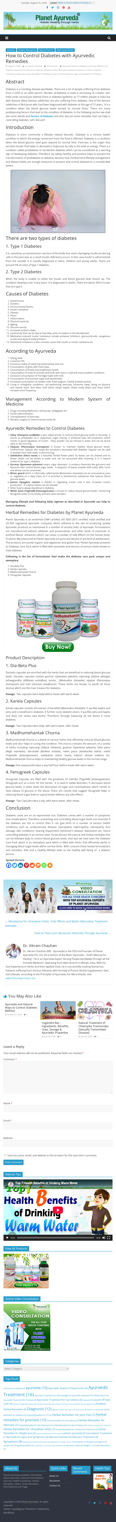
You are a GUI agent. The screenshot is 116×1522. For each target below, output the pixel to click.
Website (8, 1138)
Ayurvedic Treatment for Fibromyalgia (52, 1395)
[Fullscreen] (108, 1237)
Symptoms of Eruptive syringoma (90, 1441)
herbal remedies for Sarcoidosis (62, 1420)
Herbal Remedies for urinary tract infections (77, 1429)
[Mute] (103, 1237)
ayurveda (37, 1387)
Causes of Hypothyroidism (24, 1404)
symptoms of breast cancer (62, 1442)
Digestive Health (59, 1410)
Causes (87, 1400)
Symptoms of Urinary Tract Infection (49, 1446)
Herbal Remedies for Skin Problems (70, 1425)
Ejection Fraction (46, 50)
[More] (50, 865)
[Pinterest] (26, 865)
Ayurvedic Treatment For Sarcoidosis (59, 1399)
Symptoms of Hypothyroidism (18, 1445)
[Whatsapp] (44, 865)
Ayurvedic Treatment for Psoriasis (19, 1400)
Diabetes (11, 50)
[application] (58, 1210)
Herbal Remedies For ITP (39, 1415)
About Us (54, 1475)
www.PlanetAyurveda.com (20, 978)
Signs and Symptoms (34, 1437)
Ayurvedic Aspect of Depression (68, 1388)
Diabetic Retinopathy (27, 50)
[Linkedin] (20, 865)
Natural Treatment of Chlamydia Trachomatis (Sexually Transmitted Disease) (94, 1027)
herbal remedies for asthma (91, 1410)
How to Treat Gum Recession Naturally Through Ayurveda (72, 933)
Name (7, 1103)
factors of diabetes (42, 116)
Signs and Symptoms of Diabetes (88, 74)
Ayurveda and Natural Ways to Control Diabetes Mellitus (21, 1007)
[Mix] (38, 865)
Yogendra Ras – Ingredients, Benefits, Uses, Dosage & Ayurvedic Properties (55, 1027)
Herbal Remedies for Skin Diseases (35, 1425)
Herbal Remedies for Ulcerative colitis (29, 1429)
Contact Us (54, 1485)
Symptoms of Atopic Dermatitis (36, 1442)
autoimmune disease (14, 1388)
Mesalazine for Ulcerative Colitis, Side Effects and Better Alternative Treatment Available (56, 923)
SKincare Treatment (85, 1437)
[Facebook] (8, 865)
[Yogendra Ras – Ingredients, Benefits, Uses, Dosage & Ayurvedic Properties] (58, 1003)
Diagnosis (39, 1408)
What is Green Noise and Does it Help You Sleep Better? (74, 4)
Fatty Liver (73, 1410)
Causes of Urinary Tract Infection (69, 1404)
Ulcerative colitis (74, 1445)
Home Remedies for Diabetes (38, 74)
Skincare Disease (60, 1437)
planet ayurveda (74, 1433)
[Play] (7, 1237)
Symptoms (12, 1441)
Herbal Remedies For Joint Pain (73, 1415)
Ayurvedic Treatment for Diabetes (28, 70)
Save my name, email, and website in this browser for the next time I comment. (52, 1155)
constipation (89, 1404)
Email (7, 1120)
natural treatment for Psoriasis (49, 1433)
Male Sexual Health (65, 50)
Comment (10, 1059)
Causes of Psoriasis (45, 1404)
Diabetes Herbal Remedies (55, 70)
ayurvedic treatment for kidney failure (90, 1395)
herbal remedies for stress (98, 1425)
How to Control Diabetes (62, 74)
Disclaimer (54, 1480)
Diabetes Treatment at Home (80, 70)
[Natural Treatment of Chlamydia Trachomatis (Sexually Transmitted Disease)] (95, 1003)
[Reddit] (32, 865)
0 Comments (52, 66)
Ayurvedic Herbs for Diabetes (74, 66)
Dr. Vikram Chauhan (34, 66)
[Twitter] (14, 865)
